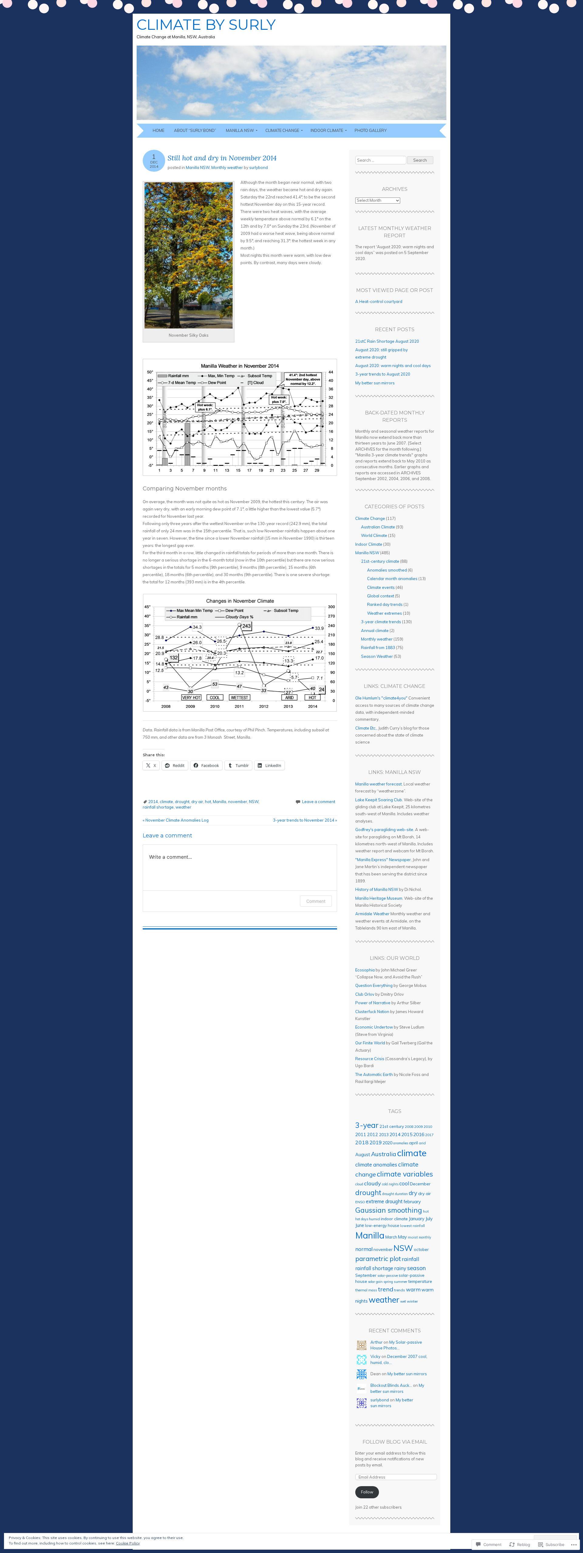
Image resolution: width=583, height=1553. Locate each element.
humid (374, 1219)
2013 (384, 1134)
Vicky (375, 1356)
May (402, 1237)
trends (399, 1290)
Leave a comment (318, 801)
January (416, 1218)
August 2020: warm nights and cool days (393, 365)
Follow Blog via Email (395, 1442)
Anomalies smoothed (387, 570)
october (421, 1249)
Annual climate (375, 630)
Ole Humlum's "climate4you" (381, 698)
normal (364, 1249)
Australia (383, 1154)
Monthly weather (227, 167)
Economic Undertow (374, 1027)
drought (182, 801)
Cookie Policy (128, 1543)
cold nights (390, 1184)
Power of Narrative (372, 1002)
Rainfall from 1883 (378, 647)
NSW (253, 801)
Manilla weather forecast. (379, 784)
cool (404, 1183)
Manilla (219, 801)
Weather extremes (384, 613)
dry (413, 1193)
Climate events (381, 587)
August (362, 1154)
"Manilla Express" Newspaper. (383, 859)
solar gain (375, 1282)
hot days (361, 1219)
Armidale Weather (372, 913)
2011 (360, 1134)
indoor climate (394, 1218)
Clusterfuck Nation (372, 1011)
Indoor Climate (327, 130)
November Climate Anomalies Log (176, 820)
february (412, 1201)
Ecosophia (365, 969)
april (413, 1143)
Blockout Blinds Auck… (391, 1385)
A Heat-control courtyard (378, 301)
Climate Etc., (366, 728)
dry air (197, 801)
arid (422, 1143)
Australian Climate (378, 526)
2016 (418, 1134)
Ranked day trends (385, 604)
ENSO (360, 1202)
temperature (420, 1281)
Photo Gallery (371, 130)
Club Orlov (364, 994)
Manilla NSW (240, 130)
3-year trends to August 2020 (382, 374)
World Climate (374, 535)
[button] (189, 255)
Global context (380, 595)
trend (385, 1289)
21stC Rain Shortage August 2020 (387, 341)
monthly (425, 1237)
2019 (376, 1142)
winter (412, 1301)
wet (403, 1301)
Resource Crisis (369, 1058)
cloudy (372, 1183)
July (429, 1218)
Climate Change (282, 130)
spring (388, 1282)
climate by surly (206, 24)
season (416, 1268)
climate (166, 801)
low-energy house (382, 1225)
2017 (429, 1134)
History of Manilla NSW (376, 889)
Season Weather (377, 656)
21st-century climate (380, 561)
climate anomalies (376, 1164)
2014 (153, 801)
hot (208, 801)
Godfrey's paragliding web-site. (384, 829)
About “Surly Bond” (195, 130)
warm (413, 1289)
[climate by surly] (291, 120)
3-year (367, 1125)
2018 (362, 1142)
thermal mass (366, 1290)
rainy (400, 1268)
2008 (409, 1126)
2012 (372, 1134)
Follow (367, 1491)
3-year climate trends (381, 621)
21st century (392, 1126)
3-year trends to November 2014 (305, 820)
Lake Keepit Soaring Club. (379, 799)
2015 (406, 1134)
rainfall (410, 1259)
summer (400, 1282)
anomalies (400, 1143)
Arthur (376, 1342)
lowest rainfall (412, 1225)
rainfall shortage (158, 807)
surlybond (258, 167)
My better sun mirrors (375, 382)
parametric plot (378, 1259)
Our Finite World (370, 1042)
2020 (387, 1143)
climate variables (405, 1174)
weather (183, 807)
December (420, 1184)
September (366, 1275)
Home (158, 130)
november (237, 801)
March (391, 1236)
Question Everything (374, 985)
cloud (359, 1184)
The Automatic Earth (374, 1074)
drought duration (395, 1194)
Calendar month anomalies (392, 578)
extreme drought (384, 1201)
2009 (418, 1126)
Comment (316, 901)
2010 (428, 1126)
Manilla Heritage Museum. (379, 898)
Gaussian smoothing (388, 1210)
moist (413, 1237)
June (359, 1225)
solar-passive (387, 1275)
